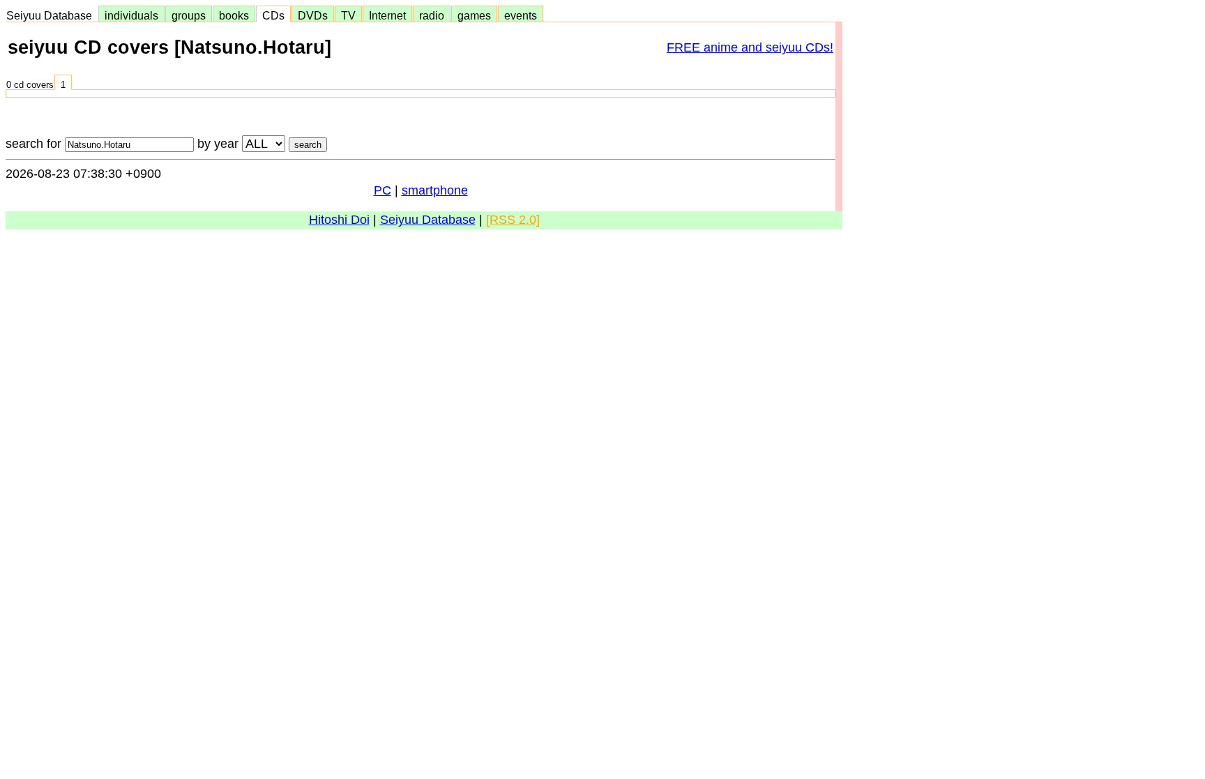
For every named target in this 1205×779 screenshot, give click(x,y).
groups (188, 15)
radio (432, 15)
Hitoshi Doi (339, 220)
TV (348, 15)
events (521, 15)
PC (382, 190)
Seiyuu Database (52, 15)
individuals (131, 15)
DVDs (312, 15)
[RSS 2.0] (513, 220)
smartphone (435, 190)
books (234, 15)
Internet (387, 15)
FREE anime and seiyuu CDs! (750, 47)
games (474, 15)
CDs (273, 15)
